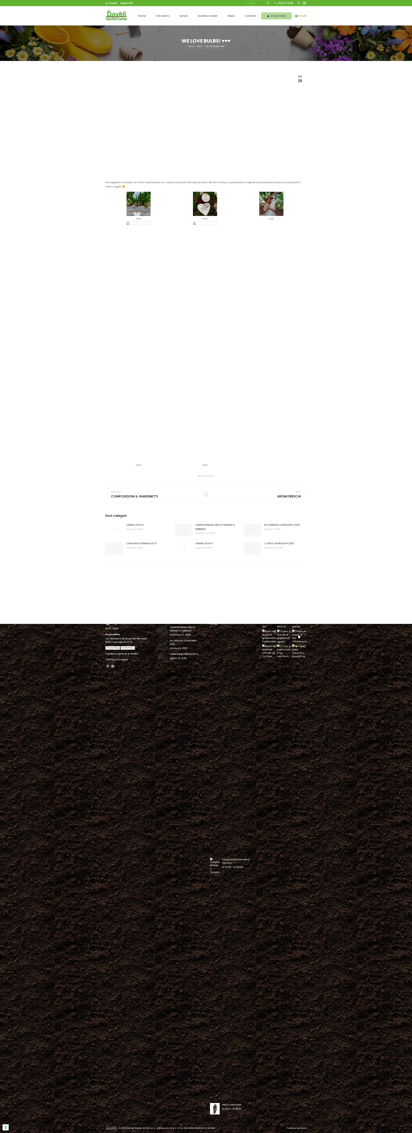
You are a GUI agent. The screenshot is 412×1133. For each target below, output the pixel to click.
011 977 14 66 (285, 3)
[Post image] (114, 530)
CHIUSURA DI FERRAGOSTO (141, 543)
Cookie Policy (128, 648)
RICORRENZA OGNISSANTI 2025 (282, 525)
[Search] (268, 3)
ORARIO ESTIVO (135, 525)
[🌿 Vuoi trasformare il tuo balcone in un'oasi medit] (284, 652)
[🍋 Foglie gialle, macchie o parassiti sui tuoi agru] (299, 652)
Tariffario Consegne (116, 659)
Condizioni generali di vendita (121, 653)
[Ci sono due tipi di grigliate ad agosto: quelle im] (284, 637)
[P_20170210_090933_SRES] (205, 204)
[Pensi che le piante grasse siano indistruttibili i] (269, 637)
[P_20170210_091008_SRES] (138, 343)
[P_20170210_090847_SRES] (138, 204)
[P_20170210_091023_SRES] (205, 343)
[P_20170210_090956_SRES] (271, 204)
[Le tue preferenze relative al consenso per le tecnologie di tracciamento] (6, 1127)
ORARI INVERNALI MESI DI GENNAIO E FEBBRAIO (215, 527)
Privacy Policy (113, 648)
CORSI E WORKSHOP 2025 (279, 543)
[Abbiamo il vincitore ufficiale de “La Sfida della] (269, 652)
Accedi (113, 3)
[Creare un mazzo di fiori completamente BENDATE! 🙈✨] (299, 637)
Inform (303, 1128)
